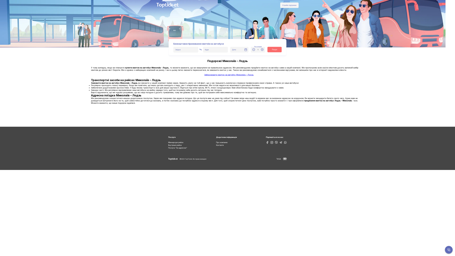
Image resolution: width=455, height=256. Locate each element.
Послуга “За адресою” (177, 148)
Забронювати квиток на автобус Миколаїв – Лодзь (229, 75)
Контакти (220, 145)
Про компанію (222, 142)
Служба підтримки (289, 5)
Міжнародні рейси (175, 142)
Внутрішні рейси (175, 145)
